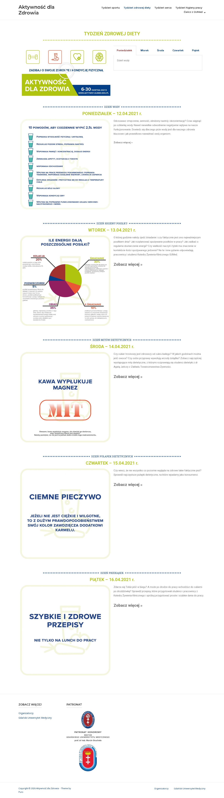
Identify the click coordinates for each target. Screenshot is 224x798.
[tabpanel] (158, 62)
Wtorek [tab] (145, 50)
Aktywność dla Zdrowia (36, 10)
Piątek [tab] (195, 50)
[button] (66, 71)
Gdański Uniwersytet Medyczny (35, 717)
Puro (21, 791)
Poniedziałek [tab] (124, 50)
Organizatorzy (26, 713)
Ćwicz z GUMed (193, 12)
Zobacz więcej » (123, 142)
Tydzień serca (163, 7)
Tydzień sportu (110, 7)
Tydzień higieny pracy (188, 7)
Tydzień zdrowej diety (137, 7)
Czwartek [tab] (178, 50)
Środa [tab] (160, 50)
